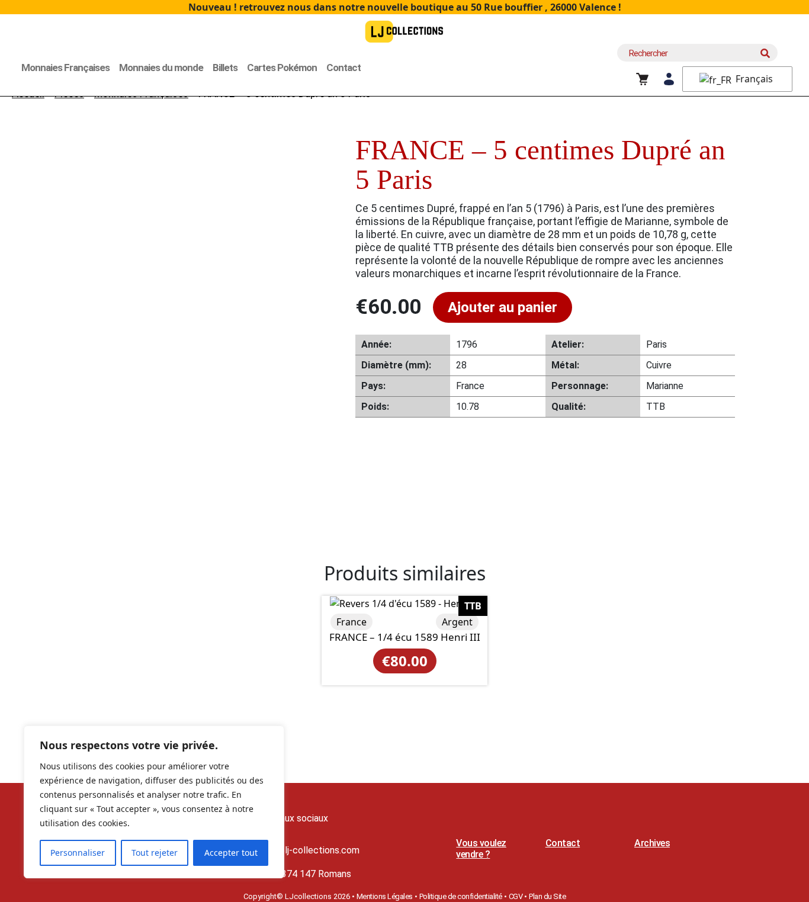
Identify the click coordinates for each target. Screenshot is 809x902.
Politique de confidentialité (460, 896)
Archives (652, 843)
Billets (225, 67)
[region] (154, 802)
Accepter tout (231, 852)
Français (753, 78)
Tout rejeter (154, 852)
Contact (343, 67)
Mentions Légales (385, 896)
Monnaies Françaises (65, 67)
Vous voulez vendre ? (481, 848)
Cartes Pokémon (282, 67)
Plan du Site (547, 896)
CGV (516, 896)
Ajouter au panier (502, 307)
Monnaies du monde (161, 67)
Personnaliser (77, 852)
